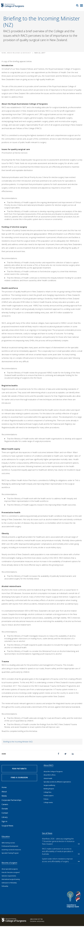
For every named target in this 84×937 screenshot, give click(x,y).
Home (4, 787)
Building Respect (49, 789)
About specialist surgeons (10, 869)
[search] (78, 5)
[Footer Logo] (13, 920)
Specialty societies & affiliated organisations (57, 782)
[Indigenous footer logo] (74, 899)
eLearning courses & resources (11, 850)
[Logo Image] (12, 6)
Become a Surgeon (9, 863)
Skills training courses (8, 843)
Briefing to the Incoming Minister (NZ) (18, 741)
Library (5, 817)
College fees (47, 792)
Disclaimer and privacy (37, 921)
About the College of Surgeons (53, 771)
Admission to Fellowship (9, 883)
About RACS (48, 765)
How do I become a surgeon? (11, 872)
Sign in (4, 821)
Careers (5, 804)
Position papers (48, 796)
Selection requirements (9, 876)
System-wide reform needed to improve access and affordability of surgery (57, 860)
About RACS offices (49, 775)
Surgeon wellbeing (49, 785)
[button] (58, 754)
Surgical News (7, 825)
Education (6, 836)
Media (4, 796)
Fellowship (5, 886)
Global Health (48, 778)
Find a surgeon (19, 777)
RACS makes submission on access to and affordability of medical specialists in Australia (57, 851)
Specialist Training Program (10, 853)
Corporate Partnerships (11, 800)
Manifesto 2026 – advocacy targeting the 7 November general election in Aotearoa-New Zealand (58, 841)
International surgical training (11, 879)
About (4, 791)
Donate (5, 808)
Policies (46, 799)
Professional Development (10, 846)
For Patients (19, 768)
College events (48, 802)
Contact (5, 813)
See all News (47, 833)
